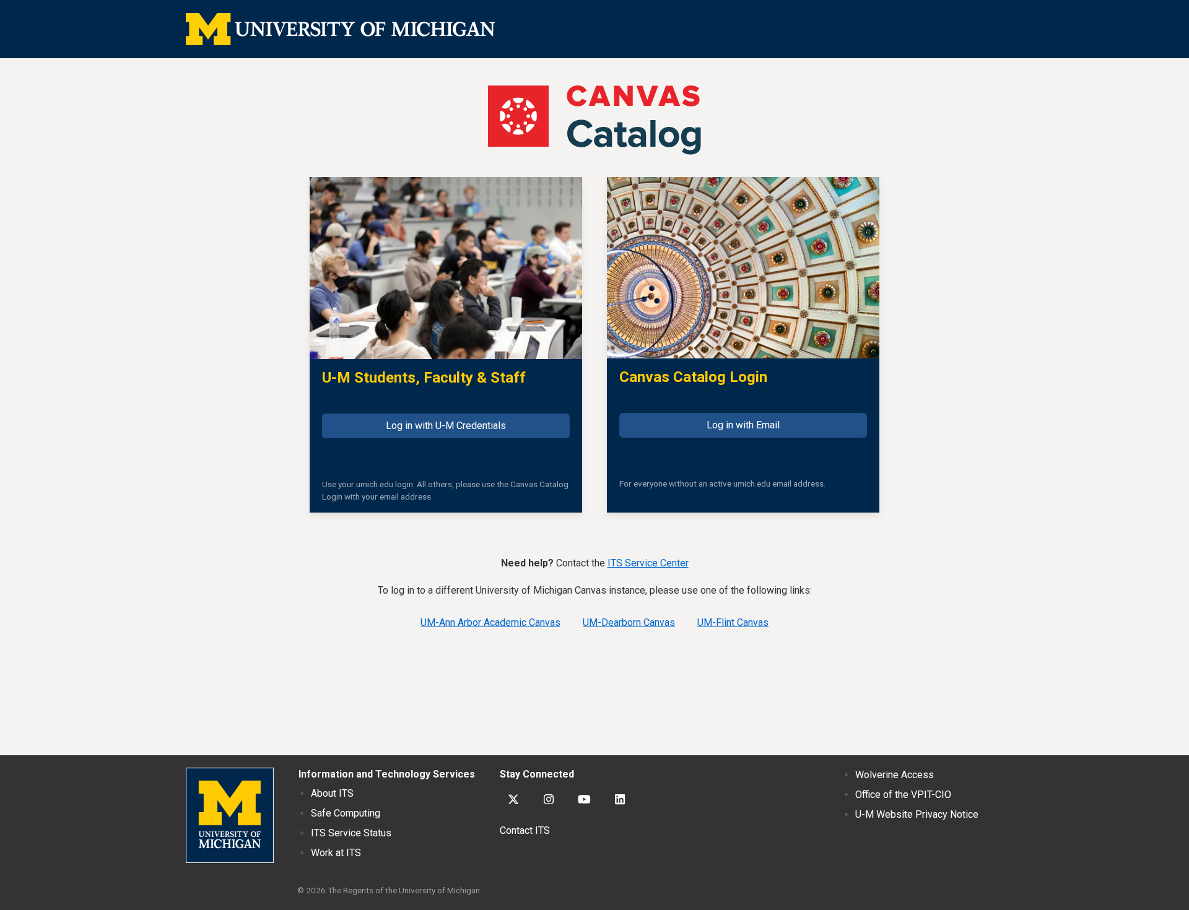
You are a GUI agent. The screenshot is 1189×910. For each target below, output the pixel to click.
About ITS (332, 793)
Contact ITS (525, 830)
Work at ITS (336, 853)
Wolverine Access (894, 775)
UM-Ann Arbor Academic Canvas (490, 622)
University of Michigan (230, 815)
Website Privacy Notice (916, 814)
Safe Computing (345, 813)
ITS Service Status (351, 833)
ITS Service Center (648, 563)
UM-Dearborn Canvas (629, 622)
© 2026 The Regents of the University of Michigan (388, 890)
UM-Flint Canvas (733, 622)
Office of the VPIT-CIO (903, 794)
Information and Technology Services (386, 774)
